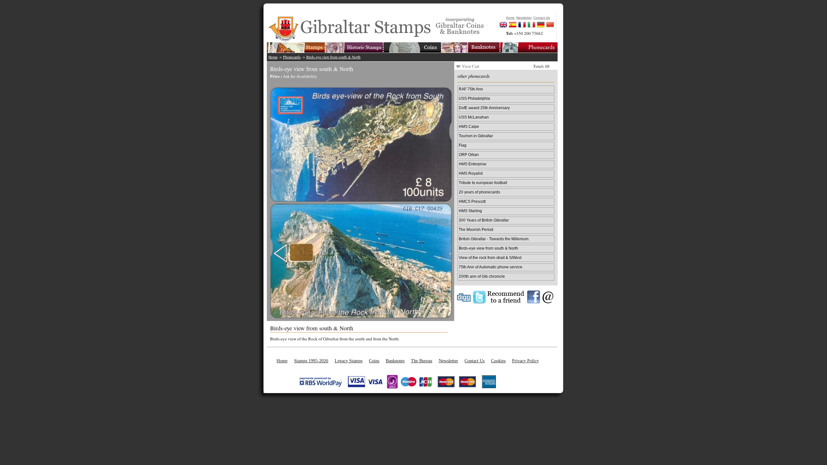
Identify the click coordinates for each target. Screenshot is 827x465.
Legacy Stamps (348, 360)
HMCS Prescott (472, 201)
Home (272, 57)
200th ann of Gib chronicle (482, 276)
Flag (462, 145)
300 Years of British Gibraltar (484, 220)
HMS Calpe (469, 126)
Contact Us (475, 360)
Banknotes (395, 360)
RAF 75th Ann (471, 89)
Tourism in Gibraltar (476, 136)
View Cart (470, 66)
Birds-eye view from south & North (333, 57)
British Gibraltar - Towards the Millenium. (494, 239)
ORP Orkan (469, 154)
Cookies (498, 360)
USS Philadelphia (474, 98)
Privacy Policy (525, 360)
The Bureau (421, 360)
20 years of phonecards (479, 192)
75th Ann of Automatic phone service (490, 267)
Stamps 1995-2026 (311, 360)
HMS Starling (470, 211)
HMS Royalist (471, 173)
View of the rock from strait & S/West (490, 257)
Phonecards (292, 57)
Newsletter (448, 360)
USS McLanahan (474, 117)
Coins (374, 360)
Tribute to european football (483, 183)
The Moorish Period (476, 229)
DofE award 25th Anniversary (484, 108)
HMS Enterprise (473, 164)
